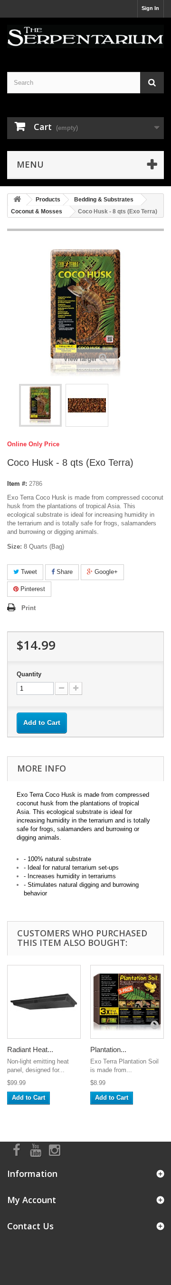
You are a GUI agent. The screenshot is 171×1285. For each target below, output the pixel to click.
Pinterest (32, 588)
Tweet (28, 571)
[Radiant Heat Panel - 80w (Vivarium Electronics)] (44, 1002)
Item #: (17, 483)
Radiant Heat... (30, 1049)
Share (64, 571)
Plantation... (108, 1049)
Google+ (105, 571)
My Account (31, 1199)
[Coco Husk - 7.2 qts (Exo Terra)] (40, 405)
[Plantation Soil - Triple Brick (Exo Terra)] (127, 1002)
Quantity (29, 674)
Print (28, 608)
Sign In (150, 8)
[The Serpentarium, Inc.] (85, 36)
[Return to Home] (17, 200)
